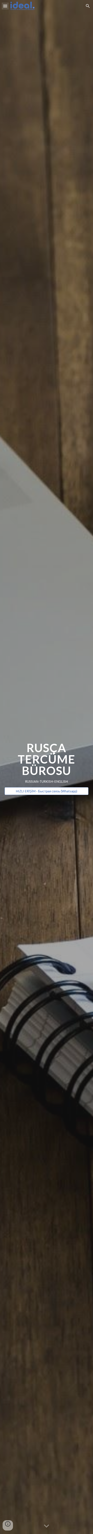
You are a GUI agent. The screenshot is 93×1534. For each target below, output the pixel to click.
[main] (47, 763)
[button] (5, 6)
